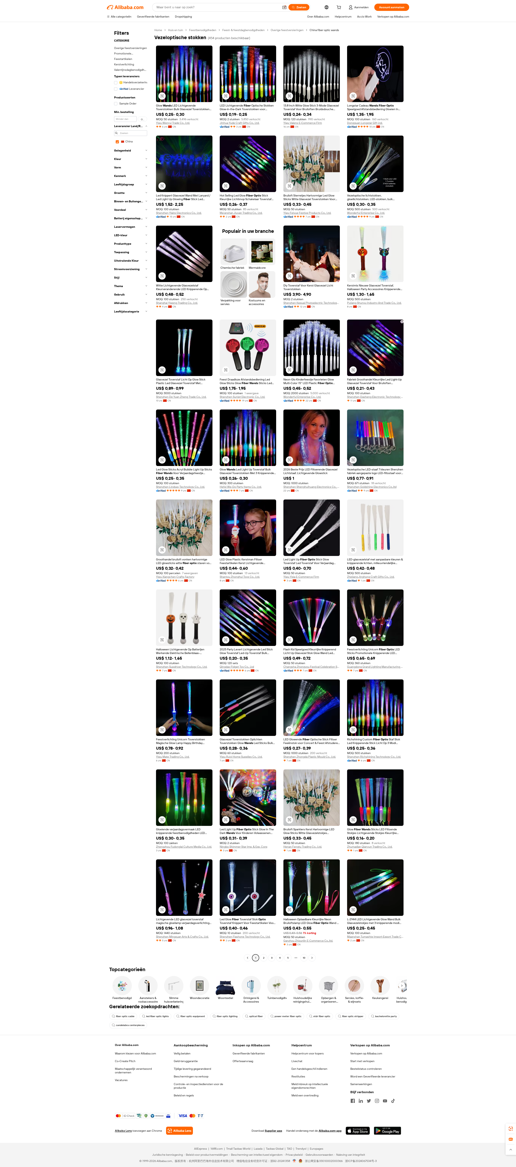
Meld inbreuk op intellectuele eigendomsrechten (309, 1085)
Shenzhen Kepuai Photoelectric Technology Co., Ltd (311, 302)
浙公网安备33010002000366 (324, 1161)
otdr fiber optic (321, 1016)
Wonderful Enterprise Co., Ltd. (366, 212)
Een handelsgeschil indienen (309, 1068)
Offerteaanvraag (243, 1061)
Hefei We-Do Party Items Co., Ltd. (241, 486)
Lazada (258, 1148)
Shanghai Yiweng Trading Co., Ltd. (177, 302)
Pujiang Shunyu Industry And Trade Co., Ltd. (374, 302)
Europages (316, 1148)
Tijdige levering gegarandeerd (192, 1068)
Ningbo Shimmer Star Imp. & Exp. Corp (243, 846)
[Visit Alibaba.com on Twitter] (368, 1100)
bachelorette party (386, 1016)
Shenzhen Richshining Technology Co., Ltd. (374, 756)
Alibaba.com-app (330, 1130)
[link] (511, 1128)
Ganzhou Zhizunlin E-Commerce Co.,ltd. (308, 940)
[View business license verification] (294, 1161)
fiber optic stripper (352, 1016)
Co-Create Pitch (125, 1061)
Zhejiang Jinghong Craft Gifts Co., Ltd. (370, 576)
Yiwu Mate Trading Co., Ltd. (172, 756)
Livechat (296, 1061)
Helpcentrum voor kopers (307, 1053)
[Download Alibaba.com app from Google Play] (387, 1131)
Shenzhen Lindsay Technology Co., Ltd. (180, 486)
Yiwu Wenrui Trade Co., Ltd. (173, 122)
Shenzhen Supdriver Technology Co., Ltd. (181, 666)
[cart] (340, 7)
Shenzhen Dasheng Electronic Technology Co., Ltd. (375, 396)
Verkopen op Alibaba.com (366, 1053)
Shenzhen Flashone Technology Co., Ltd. (245, 936)
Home (158, 30)
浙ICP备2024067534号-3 (361, 1161)
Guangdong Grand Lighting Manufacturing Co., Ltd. (375, 666)
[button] (284, 7)
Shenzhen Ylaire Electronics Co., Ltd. (179, 212)
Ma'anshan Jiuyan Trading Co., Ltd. (241, 212)
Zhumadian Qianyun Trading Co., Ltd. (369, 846)
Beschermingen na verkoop (191, 1076)
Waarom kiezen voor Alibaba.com (135, 1053)
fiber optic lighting (227, 1016)
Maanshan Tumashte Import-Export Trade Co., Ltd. (375, 936)
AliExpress (200, 1148)
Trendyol (300, 1148)
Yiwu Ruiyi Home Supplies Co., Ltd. (241, 756)
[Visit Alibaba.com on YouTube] (385, 1100)
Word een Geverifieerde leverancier (372, 1076)
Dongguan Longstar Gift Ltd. (365, 122)
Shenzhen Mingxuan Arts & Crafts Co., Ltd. (182, 936)
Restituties (298, 1076)
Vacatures (121, 1080)
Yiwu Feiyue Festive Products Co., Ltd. (307, 212)
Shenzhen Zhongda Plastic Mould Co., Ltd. (309, 756)
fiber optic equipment (192, 1016)
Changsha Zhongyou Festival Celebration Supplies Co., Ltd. (311, 666)
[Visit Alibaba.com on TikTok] (393, 1100)
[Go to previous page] (247, 957)
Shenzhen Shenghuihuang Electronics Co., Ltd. (311, 486)
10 (304, 957)
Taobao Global (274, 1148)
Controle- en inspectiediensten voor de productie (198, 1085)
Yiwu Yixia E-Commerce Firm (301, 576)
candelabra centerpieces (130, 1025)
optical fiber (256, 1016)
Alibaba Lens (123, 1130)
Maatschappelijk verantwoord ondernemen (133, 1070)
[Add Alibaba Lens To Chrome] (179, 1131)
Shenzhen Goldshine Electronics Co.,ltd (371, 486)
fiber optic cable (125, 1016)
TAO (289, 1148)
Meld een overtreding (304, 1095)
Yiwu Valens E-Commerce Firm (302, 122)
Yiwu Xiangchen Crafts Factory (175, 576)
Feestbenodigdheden (202, 30)
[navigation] (129, 494)
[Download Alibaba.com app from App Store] (358, 1131)
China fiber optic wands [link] (324, 30)
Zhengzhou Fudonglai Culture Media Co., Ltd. (184, 846)
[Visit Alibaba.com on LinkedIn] (360, 1100)
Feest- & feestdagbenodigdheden (243, 30)
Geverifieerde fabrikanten (249, 1053)
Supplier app (273, 1130)
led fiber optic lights (157, 1016)
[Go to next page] (312, 957)
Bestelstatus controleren (366, 1068)
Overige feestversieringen (287, 30)
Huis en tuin (175, 30)
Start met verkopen (362, 1061)
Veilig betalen (182, 1053)
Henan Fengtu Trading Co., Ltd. (302, 846)
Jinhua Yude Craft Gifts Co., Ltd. (239, 122)
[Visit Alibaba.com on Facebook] (352, 1100)
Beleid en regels (184, 1095)
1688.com (216, 1148)
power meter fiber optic (288, 1016)
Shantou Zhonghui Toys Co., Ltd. (240, 576)
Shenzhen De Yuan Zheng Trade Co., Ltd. (181, 396)
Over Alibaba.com (126, 1045)
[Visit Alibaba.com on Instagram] (377, 1100)
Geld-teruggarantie (186, 1061)
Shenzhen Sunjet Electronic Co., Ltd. (242, 396)
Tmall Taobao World (238, 1148)
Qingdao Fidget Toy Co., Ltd (237, 666)
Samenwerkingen (361, 1084)
